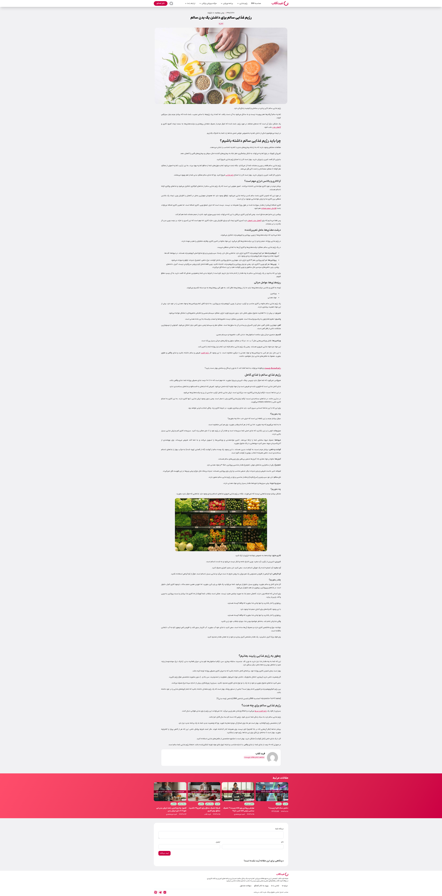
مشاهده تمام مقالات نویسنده (254, 757)
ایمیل (218, 842)
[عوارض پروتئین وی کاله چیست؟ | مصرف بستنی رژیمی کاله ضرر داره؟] (238, 798)
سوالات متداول (245, 886)
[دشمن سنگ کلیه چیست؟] (272, 798)
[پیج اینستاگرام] (165, 892)
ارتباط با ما (191, 3)
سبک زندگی (209, 804)
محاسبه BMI (256, 3)
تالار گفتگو (161, 3)
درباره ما (285, 886)
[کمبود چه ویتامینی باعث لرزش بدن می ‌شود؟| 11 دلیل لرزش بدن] (170, 798)
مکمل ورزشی (249, 804)
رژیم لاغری (205, 353)
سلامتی (278, 804)
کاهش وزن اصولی (254, 220)
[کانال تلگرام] (160, 892)
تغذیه (221, 24)
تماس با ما (275, 886)
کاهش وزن (276, 127)
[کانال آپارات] (155, 892)
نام (282, 842)
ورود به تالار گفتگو (261, 886)
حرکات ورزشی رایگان (209, 3)
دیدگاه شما (279, 829)
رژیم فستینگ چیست (273, 368)
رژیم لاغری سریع (261, 711)
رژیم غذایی (243, 3)
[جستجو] (171, 3)
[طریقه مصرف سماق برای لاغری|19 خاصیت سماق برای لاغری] (204, 798)
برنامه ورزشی (228, 3)
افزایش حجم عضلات (268, 208)
